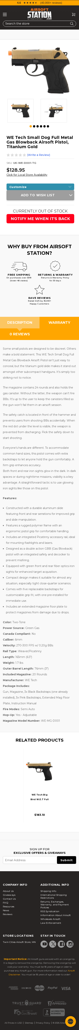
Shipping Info (48, 891)
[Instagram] (70, 944)
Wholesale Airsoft (50, 919)
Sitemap (29, 1023)
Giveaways (9, 894)
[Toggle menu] (5, 14)
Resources (8, 906)
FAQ (5, 902)
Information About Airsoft (55, 915)
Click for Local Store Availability (27, 175)
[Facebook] (61, 944)
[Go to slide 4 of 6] (41, 126)
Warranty (59, 322)
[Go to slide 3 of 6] (37, 126)
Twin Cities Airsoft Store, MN (19, 942)
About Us (8, 891)
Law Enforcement (50, 922)
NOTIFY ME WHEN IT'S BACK (40, 218)
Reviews (7, 914)
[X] (53, 944)
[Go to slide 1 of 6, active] (31, 126)
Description (19, 322)
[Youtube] (44, 944)
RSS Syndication (49, 911)
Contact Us (9, 898)
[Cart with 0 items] (72, 15)
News (6, 910)
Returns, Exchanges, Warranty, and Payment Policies (54, 904)
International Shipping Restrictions (53, 896)
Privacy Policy (43, 1023)
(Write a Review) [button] (38, 155)
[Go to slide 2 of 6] (34, 126)
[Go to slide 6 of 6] (48, 126)
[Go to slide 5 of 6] (44, 126)
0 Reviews (20, 334)
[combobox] (39, 24)
